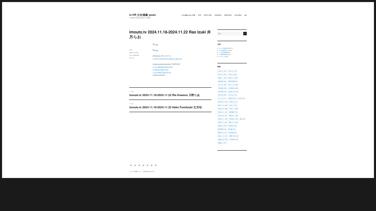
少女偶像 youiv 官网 (188, 15)
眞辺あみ (234, 119)
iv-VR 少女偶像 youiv (142, 15)
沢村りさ (234, 109)
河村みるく (222, 112)
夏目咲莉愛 (232, 81)
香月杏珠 (234, 139)
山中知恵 (222, 91)
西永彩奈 (233, 132)
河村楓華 (233, 112)
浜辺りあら (222, 115)
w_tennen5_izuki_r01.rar (160, 69)
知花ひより (222, 122)
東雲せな (233, 102)
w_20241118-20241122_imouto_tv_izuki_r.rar (167, 59)
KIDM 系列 (228, 15)
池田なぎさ (223, 109)
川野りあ (222, 95)
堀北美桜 (222, 81)
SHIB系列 (218, 15)
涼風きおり (233, 115)
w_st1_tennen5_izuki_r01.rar (162, 72)
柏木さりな (223, 105)
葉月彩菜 (232, 126)
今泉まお (232, 74)
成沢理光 (232, 98)
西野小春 (234, 136)
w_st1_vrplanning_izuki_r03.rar (163, 67)
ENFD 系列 (208, 15)
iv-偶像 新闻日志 (223, 54)
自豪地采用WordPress (149, 171)
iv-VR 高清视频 (223, 52)
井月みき (232, 71)
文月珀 (241, 98)
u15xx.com (222, 56)
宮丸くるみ (233, 85)
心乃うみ (222, 98)
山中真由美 (233, 88)
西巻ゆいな (222, 132)
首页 (199, 15)
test (245, 15)
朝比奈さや (223, 102)
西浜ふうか (223, 136)
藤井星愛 (222, 129)
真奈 (242, 119)
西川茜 (231, 129)
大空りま (222, 85)
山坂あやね (233, 91)
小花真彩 (222, 88)
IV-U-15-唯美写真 (134, 55)
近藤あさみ (223, 139)
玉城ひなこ (223, 119)
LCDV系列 (238, 15)
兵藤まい (222, 78)
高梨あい (222, 143)
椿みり (233, 105)
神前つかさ (233, 122)
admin (131, 50)
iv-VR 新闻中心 (223, 50)
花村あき (222, 126)
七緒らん (222, 71)
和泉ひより (232, 78)
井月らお (131, 58)
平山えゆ (232, 95)
